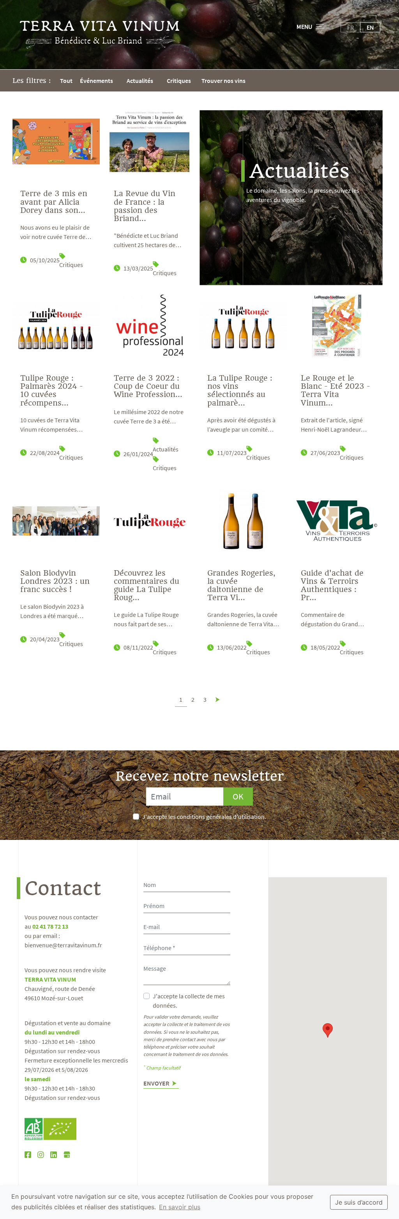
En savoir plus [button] (179, 1207)
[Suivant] (217, 699)
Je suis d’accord (359, 1202)
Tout (66, 80)
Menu (304, 26)
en (370, 27)
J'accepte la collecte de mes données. (189, 1000)
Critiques (179, 80)
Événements (96, 80)
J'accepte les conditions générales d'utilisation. (204, 816)
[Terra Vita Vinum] (100, 35)
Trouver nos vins (223, 80)
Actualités (140, 80)
